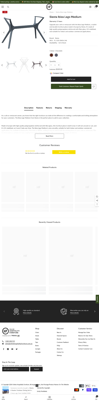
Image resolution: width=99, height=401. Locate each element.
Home (52, 12)
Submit (36, 369)
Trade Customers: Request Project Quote (71, 86)
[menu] (2, 7)
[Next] (44, 32)
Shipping (58, 108)
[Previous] (3, 32)
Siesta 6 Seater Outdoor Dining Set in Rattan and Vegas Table (22, 390)
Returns (49, 108)
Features (39, 108)
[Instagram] (7, 349)
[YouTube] (12, 349)
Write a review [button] (64, 152)
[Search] (8, 7)
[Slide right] (94, 311)
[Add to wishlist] (93, 86)
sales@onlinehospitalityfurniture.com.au (18, 343)
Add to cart (71, 79)
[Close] (37, 385)
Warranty (68, 108)
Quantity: (53, 61)
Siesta (57, 38)
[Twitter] (16, 349)
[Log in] (90, 7)
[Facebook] (3, 349)
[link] (12, 207)
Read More (49, 136)
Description (28, 108)
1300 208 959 (10, 341)
